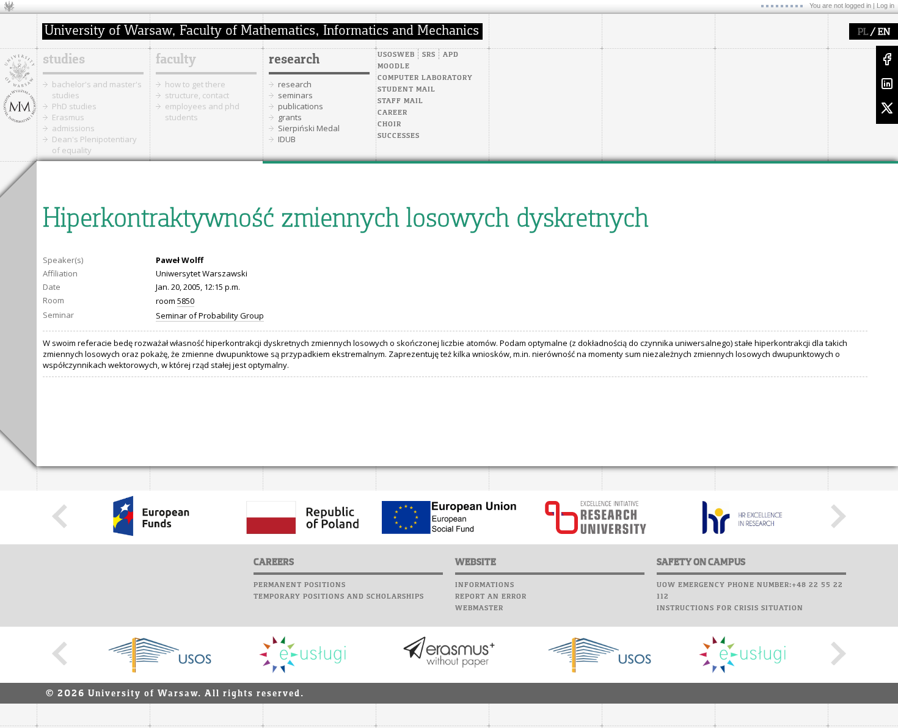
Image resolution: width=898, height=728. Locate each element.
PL (863, 32)
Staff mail (400, 101)
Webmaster (479, 608)
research (294, 59)
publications (300, 106)
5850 (185, 300)
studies (64, 59)
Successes (399, 136)
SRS (429, 55)
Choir (389, 124)
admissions (73, 128)
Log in (885, 5)
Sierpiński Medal (309, 128)
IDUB (287, 139)
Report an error (491, 596)
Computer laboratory (425, 78)
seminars (295, 95)
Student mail (407, 89)
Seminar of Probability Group (210, 315)
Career (392, 113)
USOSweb (396, 55)
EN (884, 32)
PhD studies (74, 106)
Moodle (394, 66)
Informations (484, 585)
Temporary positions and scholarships (339, 596)
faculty (176, 59)
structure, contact (197, 95)
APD (451, 55)
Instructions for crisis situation (730, 608)
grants (290, 117)
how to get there (195, 84)
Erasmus (68, 117)
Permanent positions (300, 585)
